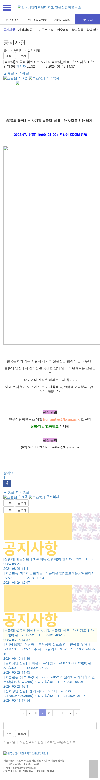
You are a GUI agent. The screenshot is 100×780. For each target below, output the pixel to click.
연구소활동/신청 (37, 20)
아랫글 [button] (22, 73)
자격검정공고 (26, 29)
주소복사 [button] (52, 77)
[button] (95, 8)
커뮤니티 (87, 20)
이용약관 (9, 742)
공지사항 (9, 29)
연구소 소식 (46, 29)
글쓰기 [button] (22, 56)
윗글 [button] (8, 73)
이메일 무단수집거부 (61, 742)
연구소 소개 (12, 20)
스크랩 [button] (22, 77)
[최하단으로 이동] (93, 773)
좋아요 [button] (8, 475)
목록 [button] (9, 56)
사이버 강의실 (62, 20)
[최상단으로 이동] (93, 764)
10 (63, 713)
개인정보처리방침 (31, 742)
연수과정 (62, 29)
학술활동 (77, 29)
